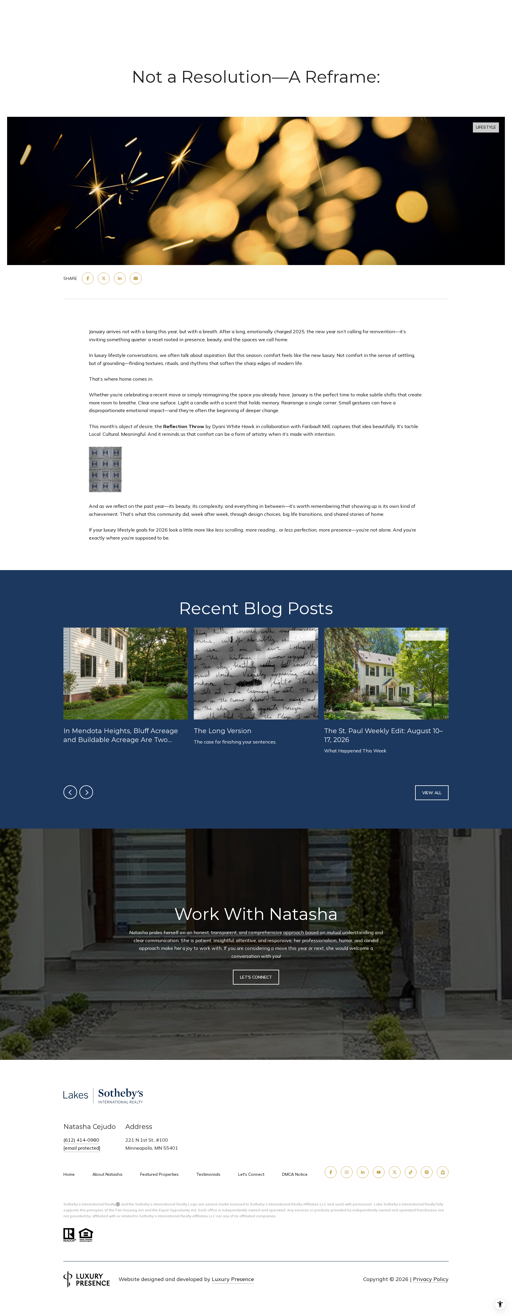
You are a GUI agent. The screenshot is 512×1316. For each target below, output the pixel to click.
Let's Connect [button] (256, 977)
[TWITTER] (395, 1172)
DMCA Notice (295, 1174)
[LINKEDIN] (363, 1172)
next (86, 792)
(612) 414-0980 (81, 1140)
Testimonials (208, 1174)
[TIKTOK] (411, 1172)
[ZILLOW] (443, 1172)
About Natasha (107, 1174)
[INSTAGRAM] (347, 1172)
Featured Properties (159, 1174)
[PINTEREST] (427, 1172)
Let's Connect (251, 1174)
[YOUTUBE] (379, 1172)
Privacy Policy (431, 1279)
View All (431, 792)
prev (70, 792)
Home (69, 1174)
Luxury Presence (233, 1279)
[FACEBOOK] (331, 1172)
